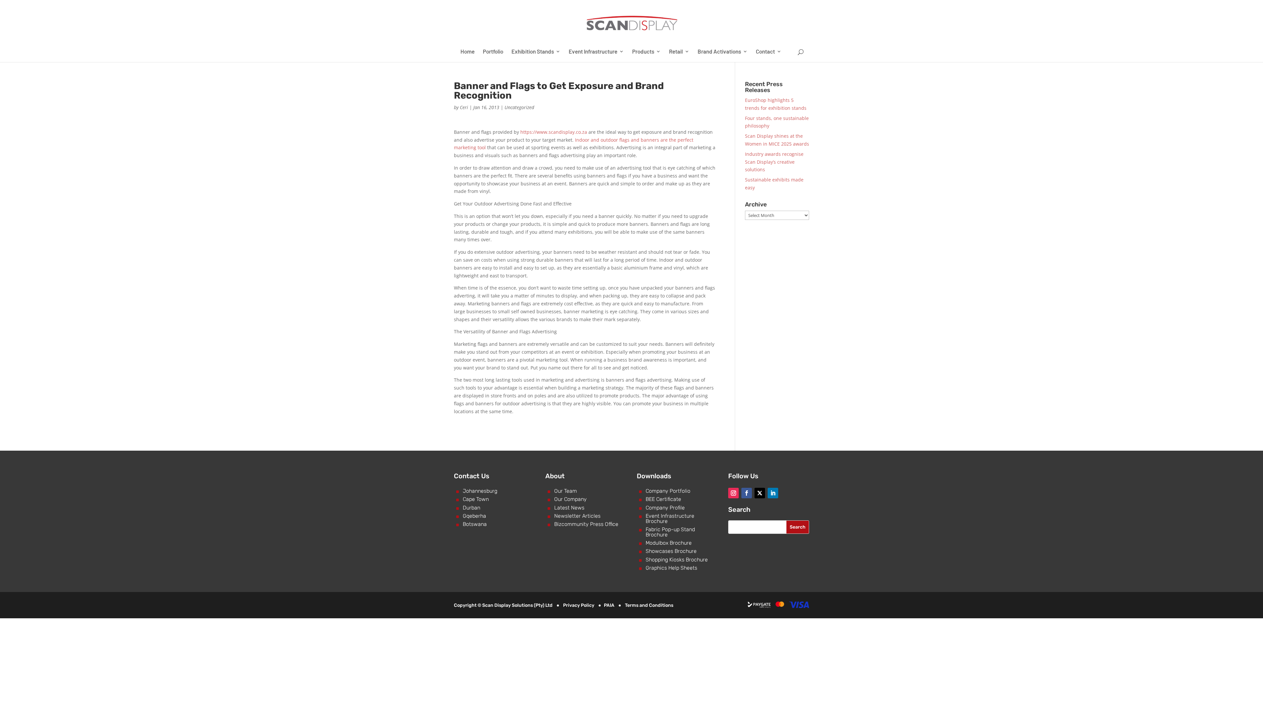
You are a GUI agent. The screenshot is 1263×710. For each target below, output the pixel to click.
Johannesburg (480, 491)
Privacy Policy (578, 605)
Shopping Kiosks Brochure (677, 559)
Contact (765, 52)
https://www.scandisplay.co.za (553, 132)
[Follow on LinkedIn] (773, 493)
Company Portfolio (668, 491)
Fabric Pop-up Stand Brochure (670, 532)
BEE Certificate (663, 499)
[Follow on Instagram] (733, 493)
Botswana (475, 524)
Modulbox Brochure (669, 543)
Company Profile (665, 508)
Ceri (464, 107)
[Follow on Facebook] (746, 493)
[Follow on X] (760, 493)
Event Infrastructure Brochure (670, 518)
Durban (471, 508)
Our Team (565, 491)
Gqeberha (474, 516)
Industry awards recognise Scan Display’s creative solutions (774, 162)
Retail (676, 52)
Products (643, 52)
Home (467, 52)
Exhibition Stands (532, 52)
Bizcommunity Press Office (586, 524)
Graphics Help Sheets (671, 568)
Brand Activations (719, 52)
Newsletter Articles (577, 516)
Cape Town (476, 499)
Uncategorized (519, 107)
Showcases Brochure (671, 551)
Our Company (570, 499)
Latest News (569, 508)
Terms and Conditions (649, 605)
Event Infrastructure (593, 52)
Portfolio (493, 52)
